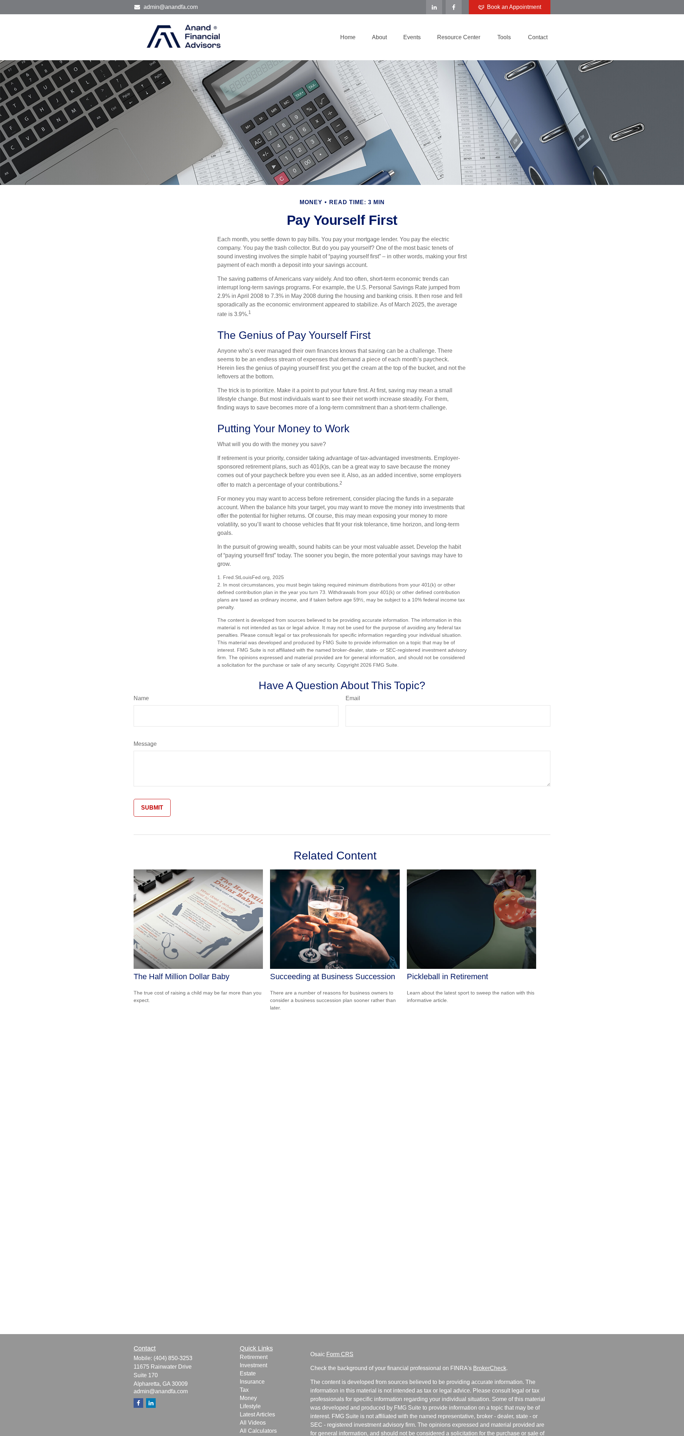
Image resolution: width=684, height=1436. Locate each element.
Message (145, 744)
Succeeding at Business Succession (332, 976)
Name (141, 698)
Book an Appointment (514, 7)
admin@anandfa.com (171, 7)
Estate (248, 1373)
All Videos (253, 1423)
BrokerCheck (489, 1368)
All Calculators (258, 1431)
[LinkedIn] (434, 7)
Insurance (252, 1382)
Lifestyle (250, 1406)
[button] (347, 37)
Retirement (254, 1357)
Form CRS (339, 1354)
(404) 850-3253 (173, 1358)
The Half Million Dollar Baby (181, 976)
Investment (253, 1365)
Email (353, 698)
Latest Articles (257, 1414)
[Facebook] (454, 7)
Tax (244, 1390)
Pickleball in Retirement (447, 976)
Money (248, 1398)
